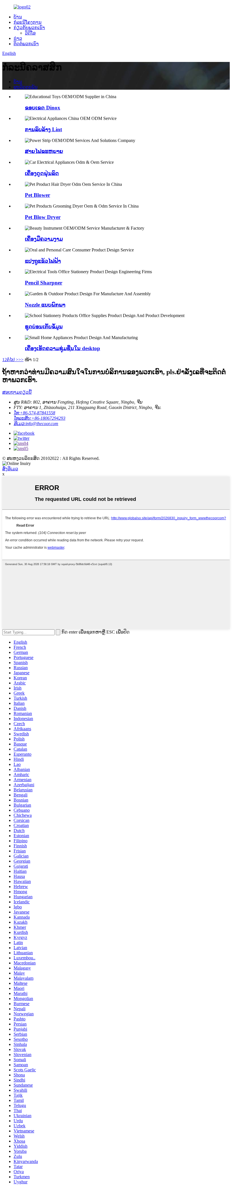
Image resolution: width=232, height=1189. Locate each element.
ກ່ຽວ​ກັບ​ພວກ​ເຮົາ (29, 27)
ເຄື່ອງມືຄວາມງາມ (44, 239)
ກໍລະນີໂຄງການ (28, 22)
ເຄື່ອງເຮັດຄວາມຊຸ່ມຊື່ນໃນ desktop (62, 348)
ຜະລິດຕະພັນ (26, 87)
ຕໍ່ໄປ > (12, 359)
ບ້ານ (18, 16)
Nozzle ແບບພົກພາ (45, 305)
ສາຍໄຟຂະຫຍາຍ (44, 151)
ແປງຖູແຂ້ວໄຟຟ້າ (43, 261)
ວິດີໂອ (30, 33)
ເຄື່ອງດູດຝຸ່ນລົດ (42, 173)
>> (20, 359)
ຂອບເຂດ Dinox (42, 108)
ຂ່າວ (18, 38)
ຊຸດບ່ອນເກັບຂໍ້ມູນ (44, 326)
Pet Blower (37, 195)
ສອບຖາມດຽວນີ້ (17, 392)
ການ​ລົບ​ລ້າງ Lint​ (43, 129)
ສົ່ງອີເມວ (10, 468)
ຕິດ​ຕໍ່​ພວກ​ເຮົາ (26, 43)
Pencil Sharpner (43, 283)
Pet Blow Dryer (43, 217)
